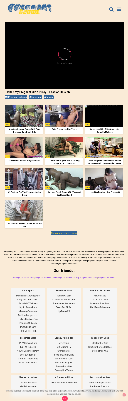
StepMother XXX (100, 343)
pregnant (37, 97)
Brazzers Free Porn (99, 303)
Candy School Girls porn (64, 299)
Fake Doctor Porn (28, 331)
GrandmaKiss (64, 351)
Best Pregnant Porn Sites (64, 277)
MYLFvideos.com (28, 386)
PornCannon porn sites (100, 382)
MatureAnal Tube (64, 358)
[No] (124, 394)
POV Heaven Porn (28, 343)
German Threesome (28, 358)
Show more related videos (64, 233)
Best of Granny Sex (64, 362)
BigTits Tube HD (28, 347)
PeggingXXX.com (28, 323)
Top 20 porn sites (99, 299)
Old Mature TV (64, 347)
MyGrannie (64, 343)
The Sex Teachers (28, 382)
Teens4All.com (64, 295)
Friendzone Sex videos (64, 303)
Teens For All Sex (64, 307)
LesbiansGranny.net (64, 354)
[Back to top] (119, 387)
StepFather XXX (100, 351)
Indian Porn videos (28, 362)
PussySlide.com (28, 327)
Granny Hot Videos (64, 370)
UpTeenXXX (64, 311)
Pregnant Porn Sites (107, 277)
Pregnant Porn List (43, 277)
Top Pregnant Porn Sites (86, 277)
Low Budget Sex (28, 354)
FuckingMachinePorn (28, 319)
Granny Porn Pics (64, 366)
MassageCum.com (28, 311)
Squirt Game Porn (28, 307)
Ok (64, 398)
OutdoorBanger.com (28, 315)
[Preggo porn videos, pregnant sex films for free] (30, 9)
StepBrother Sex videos (100, 347)
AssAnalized (100, 295)
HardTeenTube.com (100, 307)
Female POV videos (28, 303)
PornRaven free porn (100, 386)
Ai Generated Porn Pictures (64, 382)
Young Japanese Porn (28, 351)
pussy (50, 97)
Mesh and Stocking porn (28, 295)
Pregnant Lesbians (17, 97)
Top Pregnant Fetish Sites (23, 277)
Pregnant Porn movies (28, 299)
